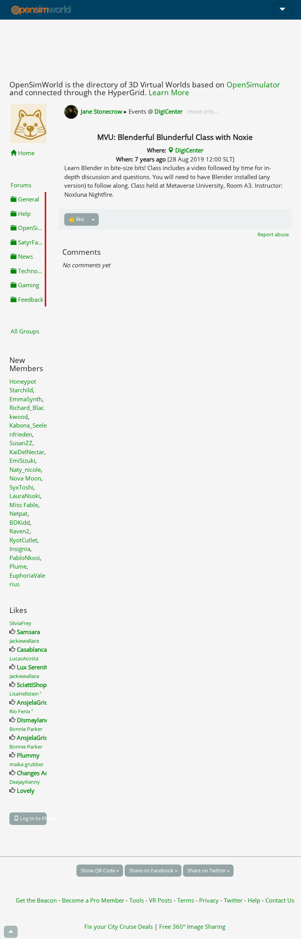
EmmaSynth (25, 399)
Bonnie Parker (25, 728)
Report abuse (273, 234)
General (27, 199)
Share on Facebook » (153, 870)
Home (25, 153)
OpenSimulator (253, 85)
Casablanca (32, 649)
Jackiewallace (24, 640)
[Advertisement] (150, 47)
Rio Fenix (21, 711)
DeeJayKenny (24, 781)
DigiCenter (168, 111)
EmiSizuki (22, 460)
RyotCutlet (23, 540)
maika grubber (26, 764)
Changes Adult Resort (45, 773)
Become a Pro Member (94, 900)
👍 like (76, 219)
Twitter (233, 900)
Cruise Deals (136, 926)
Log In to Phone (33, 818)
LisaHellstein (25, 693)
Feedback (30, 299)
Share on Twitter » (208, 870)
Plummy (28, 755)
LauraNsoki (24, 496)
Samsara (28, 632)
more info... (202, 111)
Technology (31, 271)
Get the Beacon (36, 900)
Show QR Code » (100, 870)
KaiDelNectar (26, 452)
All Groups (25, 331)
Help (23, 214)
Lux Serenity (33, 667)
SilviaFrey (20, 623)
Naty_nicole (25, 469)
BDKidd (19, 522)
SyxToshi (21, 487)
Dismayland (33, 720)
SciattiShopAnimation (46, 685)
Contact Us (279, 900)
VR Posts (161, 900)
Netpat (18, 513)
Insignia (19, 549)
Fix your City (101, 926)
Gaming (27, 285)
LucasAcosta (23, 658)
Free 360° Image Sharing (192, 926)
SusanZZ (21, 443)
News (24, 256)
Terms (186, 900)
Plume (18, 566)
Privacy (209, 900)
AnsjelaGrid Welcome (46, 702)
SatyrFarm (31, 242)
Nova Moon (25, 478)
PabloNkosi (24, 558)
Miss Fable (23, 505)
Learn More (169, 92)
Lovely (25, 790)
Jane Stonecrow (101, 111)
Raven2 (19, 531)
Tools (137, 900)
